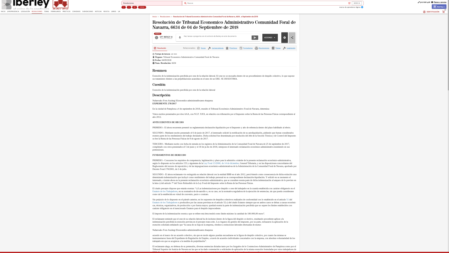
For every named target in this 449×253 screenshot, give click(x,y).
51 (287, 199)
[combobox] (267, 3)
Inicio (154, 17)
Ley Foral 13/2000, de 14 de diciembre (221, 163)
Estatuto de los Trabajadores (164, 191)
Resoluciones (165, 17)
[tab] (3, 11)
